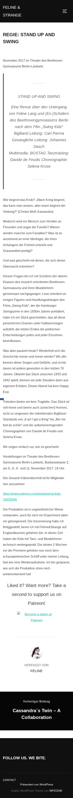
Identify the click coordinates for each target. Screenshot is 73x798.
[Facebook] (2, 399)
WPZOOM (55, 790)
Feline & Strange (12, 11)
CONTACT (9, 780)
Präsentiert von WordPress (36, 784)
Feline (36, 671)
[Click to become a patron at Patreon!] (36, 620)
